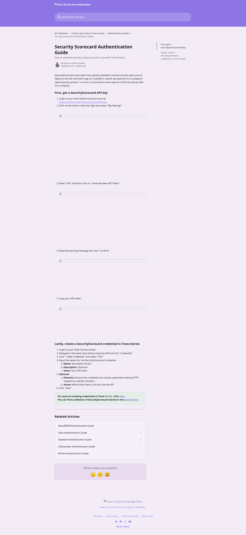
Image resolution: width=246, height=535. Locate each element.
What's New (147, 516)
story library (131, 399)
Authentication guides (118, 33)
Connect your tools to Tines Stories (87, 33)
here (121, 396)
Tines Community (130, 516)
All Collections (61, 33)
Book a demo (123, 526)
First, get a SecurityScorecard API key (173, 46)
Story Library (112, 516)
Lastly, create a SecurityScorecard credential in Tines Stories (173, 55)
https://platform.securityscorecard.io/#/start (83, 102)
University (98, 516)
